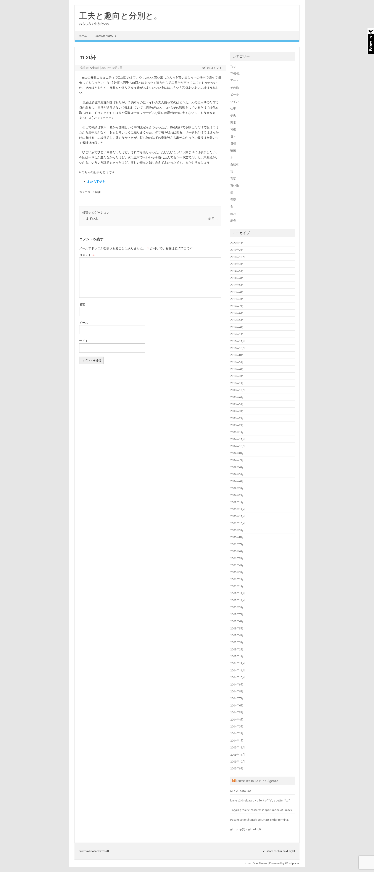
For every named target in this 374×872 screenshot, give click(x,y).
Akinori (94, 67)
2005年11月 (237, 600)
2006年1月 (236, 586)
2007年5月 (236, 474)
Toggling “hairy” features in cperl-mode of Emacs (261, 809)
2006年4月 (236, 565)
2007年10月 (237, 445)
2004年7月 (236, 698)
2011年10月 (237, 347)
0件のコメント (212, 67)
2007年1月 (236, 502)
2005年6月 (236, 621)
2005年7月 (236, 614)
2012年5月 (236, 319)
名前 (82, 304)
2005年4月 (236, 635)
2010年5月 (236, 362)
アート (234, 80)
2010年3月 (236, 375)
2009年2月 (236, 418)
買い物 (234, 185)
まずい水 (90, 218)
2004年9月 (236, 684)
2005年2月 (236, 649)
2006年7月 (236, 544)
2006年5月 (236, 558)
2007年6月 (236, 467)
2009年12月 (237, 389)
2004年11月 (237, 670)
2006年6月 (236, 551)
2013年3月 (236, 298)
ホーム (83, 35)
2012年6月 (236, 312)
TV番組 (235, 73)
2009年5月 (236, 403)
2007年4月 (236, 481)
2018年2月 (236, 249)
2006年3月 (236, 572)
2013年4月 (236, 291)
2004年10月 (237, 677)
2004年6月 (236, 705)
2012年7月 (236, 305)
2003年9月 (236, 768)
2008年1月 (236, 432)
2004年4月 (236, 719)
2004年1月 (236, 740)
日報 (233, 143)
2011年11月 (237, 341)
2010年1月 (236, 383)
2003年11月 (237, 754)
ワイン (234, 101)
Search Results (105, 35)
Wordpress (292, 863)
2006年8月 (236, 537)
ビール (234, 94)
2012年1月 (236, 333)
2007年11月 (237, 439)
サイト (83, 341)
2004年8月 (236, 691)
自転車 (234, 164)
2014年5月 (236, 270)
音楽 (233, 199)
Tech (233, 66)
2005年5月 (236, 628)
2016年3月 (236, 263)
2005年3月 (236, 642)
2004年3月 (236, 726)
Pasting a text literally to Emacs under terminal (259, 819)
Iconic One (251, 863)
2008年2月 (236, 424)
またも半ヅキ (96, 181)
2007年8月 (236, 453)
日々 (233, 136)
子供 (233, 115)
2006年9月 (236, 530)
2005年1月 (236, 656)
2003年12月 (237, 747)
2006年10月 (237, 523)
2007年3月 (236, 488)
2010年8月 (236, 354)
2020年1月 (236, 242)
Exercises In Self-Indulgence (257, 781)
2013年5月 (236, 284)
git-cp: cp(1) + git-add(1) (245, 829)
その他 (234, 87)
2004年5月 (236, 712)
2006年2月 (236, 579)
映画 (233, 150)
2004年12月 (237, 663)
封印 (213, 218)
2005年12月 (237, 593)
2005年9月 (236, 607)
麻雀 (98, 191)
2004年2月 (236, 733)
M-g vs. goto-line (240, 790)
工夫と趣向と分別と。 (120, 15)
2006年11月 (237, 516)
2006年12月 (237, 509)
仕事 (233, 108)
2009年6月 (236, 397)
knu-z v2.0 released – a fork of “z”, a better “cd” (260, 800)
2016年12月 (237, 256)
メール (83, 322)
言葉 (233, 178)
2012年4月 (236, 326)
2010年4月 (236, 368)
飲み (233, 213)
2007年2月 (236, 495)
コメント (87, 255)
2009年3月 (236, 410)
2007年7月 (236, 460)
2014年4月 (236, 277)
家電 (233, 122)
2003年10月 (237, 761)
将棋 (233, 129)
